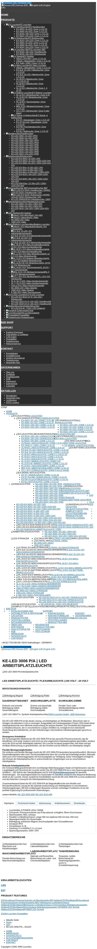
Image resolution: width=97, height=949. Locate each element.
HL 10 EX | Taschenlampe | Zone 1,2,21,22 (42, 466)
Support (7, 327)
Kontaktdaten (12, 353)
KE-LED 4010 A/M (44, 795)
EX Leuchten (35, 416)
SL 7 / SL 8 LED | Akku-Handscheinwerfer (29, 283)
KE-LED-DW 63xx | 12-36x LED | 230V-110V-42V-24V (41, 523)
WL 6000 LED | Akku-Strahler (24, 288)
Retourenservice (13, 344)
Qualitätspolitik (12, 377)
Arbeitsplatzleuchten (76, 493)
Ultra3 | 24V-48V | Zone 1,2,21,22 (31, 59)
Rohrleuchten (72, 488)
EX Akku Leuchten (66, 439)
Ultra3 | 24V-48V (60, 538)
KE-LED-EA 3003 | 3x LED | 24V (25, 158)
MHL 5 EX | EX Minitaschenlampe (70, 579)
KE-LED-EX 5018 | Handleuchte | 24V (74, 525)
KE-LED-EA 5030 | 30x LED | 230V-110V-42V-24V (39, 520)
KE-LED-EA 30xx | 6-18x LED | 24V (27, 168)
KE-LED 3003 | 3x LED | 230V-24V (26, 204)
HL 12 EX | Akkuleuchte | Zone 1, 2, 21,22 (42, 459)
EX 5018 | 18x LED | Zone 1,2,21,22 (32, 34)
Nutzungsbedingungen (19, 938)
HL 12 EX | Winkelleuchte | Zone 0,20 (33, 95)
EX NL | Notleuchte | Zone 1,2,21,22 (32, 131)
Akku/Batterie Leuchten (77, 500)
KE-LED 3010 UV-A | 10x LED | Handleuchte (31, 301)
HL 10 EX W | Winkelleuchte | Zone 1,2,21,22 (44, 464)
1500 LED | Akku (18, 222)
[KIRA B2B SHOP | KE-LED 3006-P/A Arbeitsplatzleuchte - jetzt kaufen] (66, 714)
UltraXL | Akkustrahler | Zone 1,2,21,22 (33, 61)
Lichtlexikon (11, 400)
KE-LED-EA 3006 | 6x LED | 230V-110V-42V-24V (38, 509)
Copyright (10, 386)
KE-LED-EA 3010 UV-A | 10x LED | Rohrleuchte (63, 597)
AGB (8, 379)
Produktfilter (11, 339)
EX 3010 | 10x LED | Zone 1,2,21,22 (32, 40)
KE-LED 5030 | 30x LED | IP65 (25, 149)
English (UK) (49, 649)
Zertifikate (10, 374)
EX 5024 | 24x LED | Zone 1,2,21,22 (32, 36)
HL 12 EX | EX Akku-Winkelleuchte (73, 568)
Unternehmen (10, 367)
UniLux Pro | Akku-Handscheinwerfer (27, 286)
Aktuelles (8, 391)
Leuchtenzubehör (76, 513)
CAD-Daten (11, 337)
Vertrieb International (15, 358)
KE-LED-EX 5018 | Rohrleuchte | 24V (74, 527)
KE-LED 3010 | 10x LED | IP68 (25, 152)
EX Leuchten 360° (65, 434)
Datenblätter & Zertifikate (17, 335)
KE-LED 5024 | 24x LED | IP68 (25, 154)
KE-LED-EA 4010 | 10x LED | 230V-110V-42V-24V (39, 518)
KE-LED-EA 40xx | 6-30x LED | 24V (27, 170)
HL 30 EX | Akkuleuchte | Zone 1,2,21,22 (42, 457)
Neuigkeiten (11, 396)
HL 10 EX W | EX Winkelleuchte (68, 575)
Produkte (8, 19)
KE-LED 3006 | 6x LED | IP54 (24, 138)
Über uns (10, 372)
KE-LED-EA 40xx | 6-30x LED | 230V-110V (30, 172)
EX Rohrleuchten (67, 421)
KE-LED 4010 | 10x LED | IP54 (25, 143)
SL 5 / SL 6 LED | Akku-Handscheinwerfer (29, 281)
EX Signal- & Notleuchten (79, 445)
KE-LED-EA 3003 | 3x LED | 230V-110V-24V (31, 161)
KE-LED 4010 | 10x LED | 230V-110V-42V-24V (66, 536)
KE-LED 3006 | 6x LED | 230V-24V (26, 206)
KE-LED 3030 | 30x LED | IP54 (25, 140)
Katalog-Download (14, 332)
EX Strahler (80, 436)
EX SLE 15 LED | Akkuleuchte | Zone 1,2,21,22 (45, 450)
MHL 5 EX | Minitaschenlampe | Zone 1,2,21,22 (45, 468)
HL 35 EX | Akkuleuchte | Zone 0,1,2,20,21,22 (44, 454)
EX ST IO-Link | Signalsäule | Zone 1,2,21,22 (44, 477)
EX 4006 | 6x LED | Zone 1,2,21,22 (31, 31)
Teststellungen (12, 341)
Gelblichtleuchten (77, 509)
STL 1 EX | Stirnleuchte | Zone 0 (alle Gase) (45, 470)
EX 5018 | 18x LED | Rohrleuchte (31, 54)
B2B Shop (7, 322)
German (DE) (24, 3)
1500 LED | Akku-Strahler (22, 290)
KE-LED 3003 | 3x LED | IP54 (24, 136)
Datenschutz (11, 384)
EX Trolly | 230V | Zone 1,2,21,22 (31, 63)
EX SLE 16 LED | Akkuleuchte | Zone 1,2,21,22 (45, 452)
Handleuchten (71, 484)
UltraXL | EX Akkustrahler (63, 548)
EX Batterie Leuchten (77, 442)
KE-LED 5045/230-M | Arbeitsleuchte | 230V (30, 199)
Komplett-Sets (74, 511)
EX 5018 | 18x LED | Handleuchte (31, 52)
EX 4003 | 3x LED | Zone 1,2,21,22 (31, 29)
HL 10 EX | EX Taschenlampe (63, 577)
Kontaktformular (13, 356)
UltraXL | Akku (60, 541)
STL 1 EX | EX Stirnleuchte (61, 582)
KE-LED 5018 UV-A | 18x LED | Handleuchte (31, 304)
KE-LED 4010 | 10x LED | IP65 (25, 145)
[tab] (9, 803)
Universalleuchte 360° (76, 491)
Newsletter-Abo (13, 363)
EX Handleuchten (49, 418)
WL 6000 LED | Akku (20, 220)
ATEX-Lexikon (12, 402)
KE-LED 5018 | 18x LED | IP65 (25, 147)
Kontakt (7, 348)
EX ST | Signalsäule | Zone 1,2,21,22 (32, 120)
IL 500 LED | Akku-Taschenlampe (26, 292)
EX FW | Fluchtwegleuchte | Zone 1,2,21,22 (44, 479)
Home (4, 14)
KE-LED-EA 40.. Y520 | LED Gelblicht (28, 308)
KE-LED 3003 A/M (26, 795)
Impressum (11, 381)
